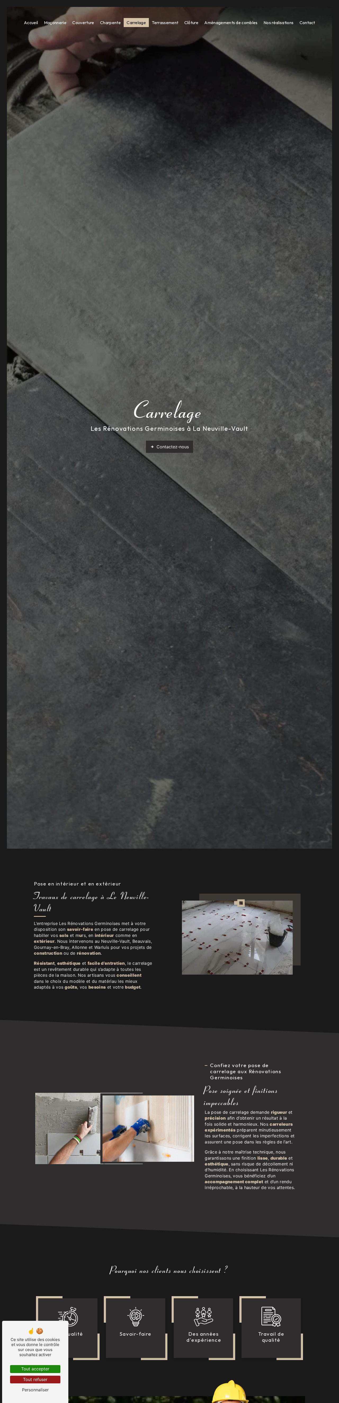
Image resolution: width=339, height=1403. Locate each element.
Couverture (83, 22)
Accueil (31, 22)
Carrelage (136, 22)
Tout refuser (35, 1379)
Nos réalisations (278, 22)
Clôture (191, 22)
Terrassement (165, 22)
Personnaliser (35, 1389)
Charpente (110, 22)
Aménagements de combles (230, 22)
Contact (307, 22)
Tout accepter (35, 1368)
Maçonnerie (55, 22)
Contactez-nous (173, 446)
